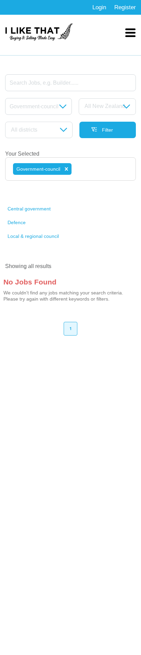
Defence (17, 222)
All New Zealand (105, 106)
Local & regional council (33, 236)
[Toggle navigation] (130, 32)
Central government (29, 208)
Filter (107, 130)
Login (99, 7)
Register (125, 7)
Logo (39, 32)
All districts (24, 130)
